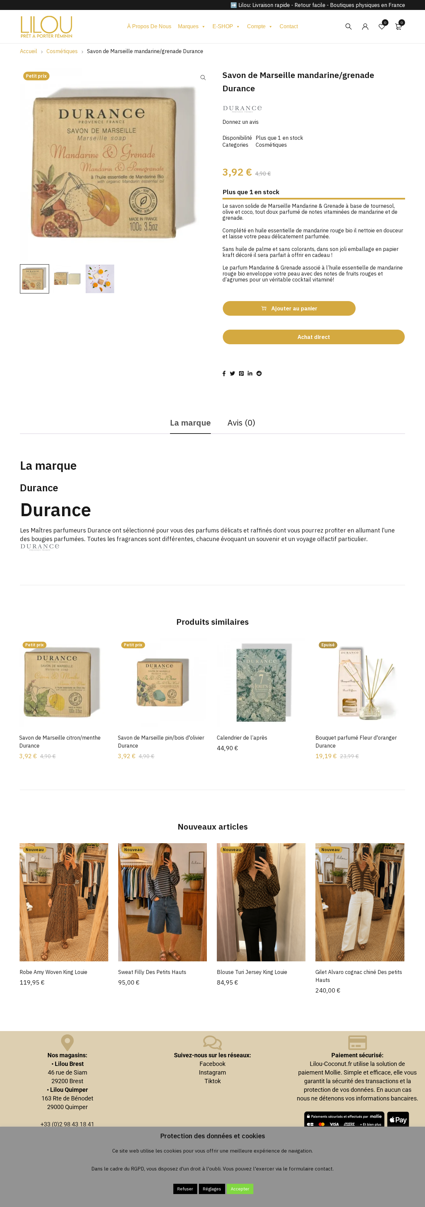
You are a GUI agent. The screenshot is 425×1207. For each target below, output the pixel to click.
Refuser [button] (185, 1189)
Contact (289, 26)
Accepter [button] (240, 1189)
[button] (203, 78)
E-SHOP (222, 26)
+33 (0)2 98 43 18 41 (67, 1124)
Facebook (212, 1063)
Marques (188, 26)
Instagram (212, 1072)
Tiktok (213, 1081)
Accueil (28, 51)
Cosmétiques (62, 51)
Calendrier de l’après (242, 737)
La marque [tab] (190, 422)
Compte (256, 26)
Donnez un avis (240, 122)
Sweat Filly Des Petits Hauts (152, 972)
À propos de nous (149, 26)
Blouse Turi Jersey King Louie (252, 972)
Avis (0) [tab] (241, 422)
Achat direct (314, 337)
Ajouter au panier (294, 308)
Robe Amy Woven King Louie (53, 972)
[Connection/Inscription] (365, 27)
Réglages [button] (212, 1189)
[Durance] (242, 109)
